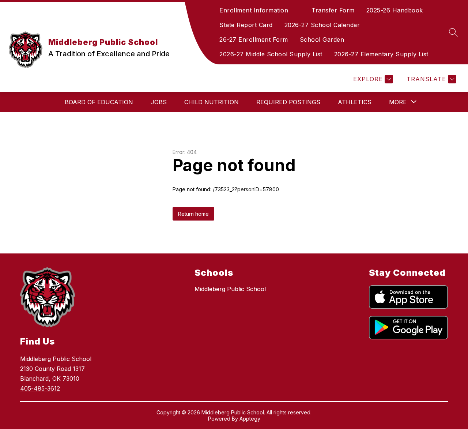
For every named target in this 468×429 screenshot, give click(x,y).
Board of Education (99, 102)
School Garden (322, 39)
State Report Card (246, 25)
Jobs (159, 102)
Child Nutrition (211, 102)
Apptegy (249, 418)
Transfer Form (333, 10)
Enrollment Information (253, 10)
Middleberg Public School (230, 289)
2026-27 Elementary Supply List (381, 54)
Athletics (354, 102)
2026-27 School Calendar (322, 25)
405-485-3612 (40, 388)
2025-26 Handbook (394, 10)
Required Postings (288, 102)
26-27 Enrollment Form (253, 39)
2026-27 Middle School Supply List (270, 54)
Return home (193, 214)
